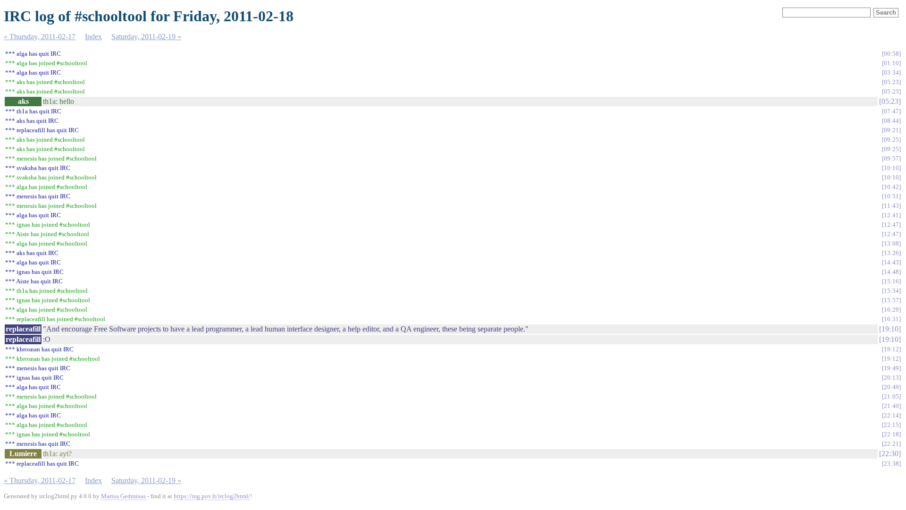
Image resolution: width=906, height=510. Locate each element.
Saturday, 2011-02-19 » (146, 37)
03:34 (891, 72)
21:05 (891, 396)
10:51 (891, 196)
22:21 (891, 443)
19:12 (891, 349)
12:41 (891, 215)
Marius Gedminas (123, 496)
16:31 (891, 319)
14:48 (891, 271)
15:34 (891, 290)
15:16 (891, 281)
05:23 (891, 81)
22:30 (889, 454)
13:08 (891, 243)
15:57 (891, 300)
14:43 (891, 262)
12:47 (891, 224)
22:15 (891, 424)
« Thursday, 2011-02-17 (40, 37)
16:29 (891, 309)
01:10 (891, 63)
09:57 (891, 158)
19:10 (889, 329)
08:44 (891, 120)
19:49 (891, 368)
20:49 (891, 387)
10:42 (891, 186)
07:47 (891, 111)
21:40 (891, 405)
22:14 (891, 415)
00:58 (891, 53)
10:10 (891, 167)
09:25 (891, 139)
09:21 (891, 130)
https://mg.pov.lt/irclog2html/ (212, 496)
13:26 (891, 252)
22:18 (891, 434)
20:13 (891, 377)
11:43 (891, 205)
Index (93, 37)
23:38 (891, 463)
